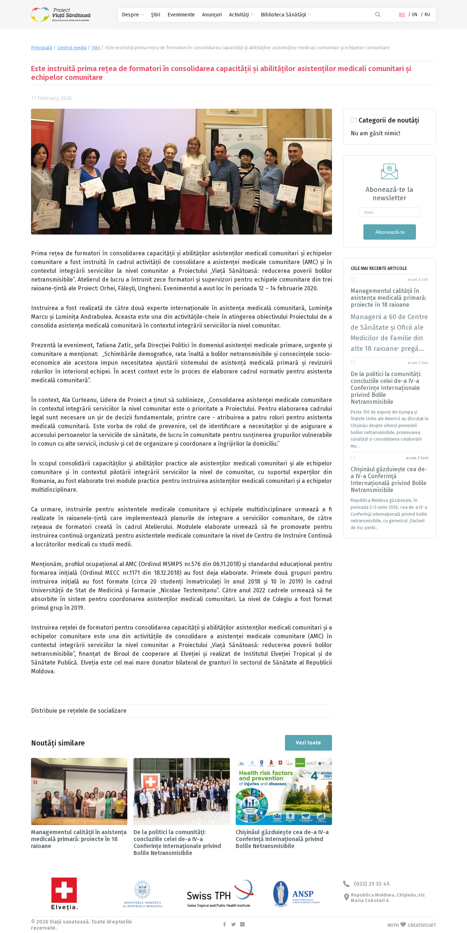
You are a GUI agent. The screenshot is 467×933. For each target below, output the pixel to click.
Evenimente (181, 15)
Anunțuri (212, 15)
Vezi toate (308, 743)
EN (414, 14)
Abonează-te (389, 232)
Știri (155, 15)
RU (427, 14)
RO (402, 14)
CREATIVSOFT (422, 925)
